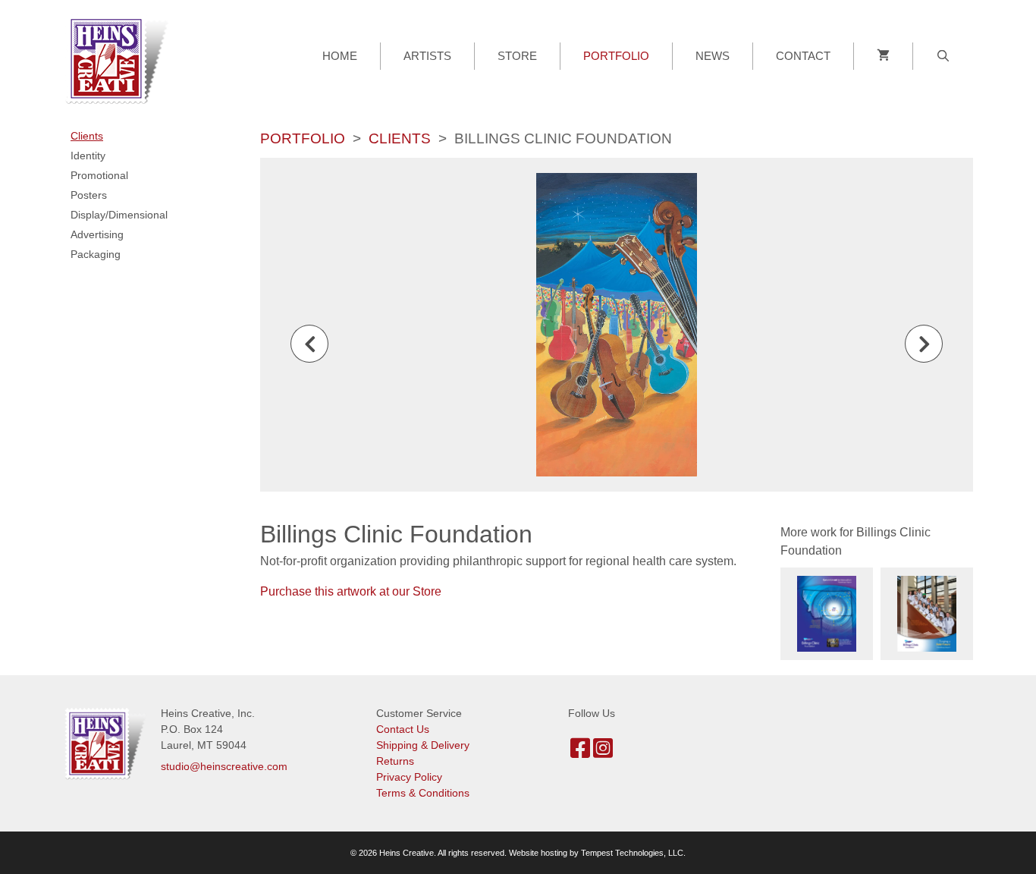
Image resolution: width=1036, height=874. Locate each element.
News (712, 55)
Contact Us (402, 729)
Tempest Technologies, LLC (632, 852)
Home (339, 55)
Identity (88, 155)
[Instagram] (603, 753)
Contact (803, 55)
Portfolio (616, 55)
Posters (89, 195)
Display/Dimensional (119, 215)
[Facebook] (580, 753)
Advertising (97, 234)
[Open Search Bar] (943, 56)
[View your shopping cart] (883, 56)
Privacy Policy (409, 777)
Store (517, 55)
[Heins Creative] (121, 58)
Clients (400, 138)
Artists (427, 55)
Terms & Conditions (422, 793)
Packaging (96, 254)
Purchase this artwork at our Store (350, 591)
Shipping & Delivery (422, 745)
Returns (395, 761)
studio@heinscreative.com (224, 766)
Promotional (99, 175)
